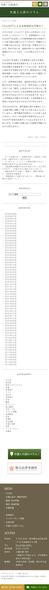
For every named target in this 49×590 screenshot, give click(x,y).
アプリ (8, 392)
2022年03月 (11, 277)
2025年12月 (11, 223)
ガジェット (10, 404)
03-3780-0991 (24, 545)
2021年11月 (11, 287)
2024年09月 (11, 238)
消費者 (8, 431)
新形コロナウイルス (14, 385)
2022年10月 (11, 265)
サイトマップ (8, 573)
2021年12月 (11, 284)
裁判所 (8, 382)
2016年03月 (11, 362)
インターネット (12, 429)
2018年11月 (11, 340)
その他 (8, 380)
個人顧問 (9, 407)
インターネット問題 (15, 518)
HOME (9, 493)
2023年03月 (11, 258)
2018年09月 (11, 345)
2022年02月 (11, 279)
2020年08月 (11, 323)
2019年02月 (11, 338)
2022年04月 (11, 275)
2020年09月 (11, 321)
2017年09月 (11, 352)
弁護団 (8, 419)
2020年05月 (11, 328)
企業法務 (10, 522)
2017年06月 (11, 355)
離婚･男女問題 (12, 501)
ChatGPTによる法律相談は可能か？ (23, 26)
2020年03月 (11, 330)
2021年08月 (11, 294)
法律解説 (9, 414)
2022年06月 (11, 270)
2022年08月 (11, 267)
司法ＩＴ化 (10, 409)
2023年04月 (11, 255)
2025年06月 (11, 231)
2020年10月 (11, 318)
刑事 (7, 426)
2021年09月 (11, 292)
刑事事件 (10, 515)
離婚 (7, 402)
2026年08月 (11, 214)
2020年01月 (11, 333)
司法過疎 (9, 421)
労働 (7, 387)
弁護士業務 (10, 424)
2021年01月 (11, 311)
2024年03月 (11, 243)
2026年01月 (11, 221)
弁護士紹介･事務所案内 (16, 497)
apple (8, 395)
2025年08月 (11, 228)
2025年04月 (11, 236)
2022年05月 (11, 272)
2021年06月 (11, 299)
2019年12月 (11, 335)
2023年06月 (11, 253)
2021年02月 (11, 308)
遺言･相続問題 (12, 504)
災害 (7, 399)
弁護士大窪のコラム (15, 526)
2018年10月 (11, 342)
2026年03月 (11, 219)
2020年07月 (11, 325)
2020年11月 (11, 316)
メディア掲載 (11, 412)
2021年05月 (11, 301)
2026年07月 (11, 216)
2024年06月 (11, 241)
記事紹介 (9, 390)
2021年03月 (11, 306)
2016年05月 (11, 357)
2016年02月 (11, 364)
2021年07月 (11, 296)
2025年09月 (11, 226)
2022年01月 (11, 282)
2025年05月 (11, 233)
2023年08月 (11, 250)
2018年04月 (11, 350)
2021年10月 (11, 289)
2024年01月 (11, 248)
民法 (7, 416)
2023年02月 (11, 260)
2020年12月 (11, 313)
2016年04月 (11, 359)
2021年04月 (11, 304)
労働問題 (10, 508)
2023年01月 (11, 262)
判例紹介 (9, 397)
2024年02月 (11, 245)
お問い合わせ (22, 573)
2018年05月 (11, 347)
